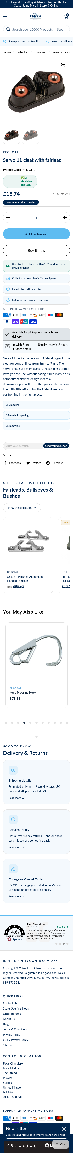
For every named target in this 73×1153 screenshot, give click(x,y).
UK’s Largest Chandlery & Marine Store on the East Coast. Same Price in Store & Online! (36, 4)
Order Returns (12, 1013)
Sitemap (8, 1045)
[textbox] (23, 445)
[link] (36, 933)
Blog (6, 1024)
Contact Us (10, 1003)
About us (9, 1019)
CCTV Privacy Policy (15, 1040)
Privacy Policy (11, 1034)
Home (7, 52)
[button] (8, 217)
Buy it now (36, 250)
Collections (23, 52)
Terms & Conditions (15, 1029)
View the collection (20, 507)
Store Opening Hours (16, 1008)
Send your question (56, 445)
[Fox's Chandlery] (35, 16)
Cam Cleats (41, 52)
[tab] (21, 349)
